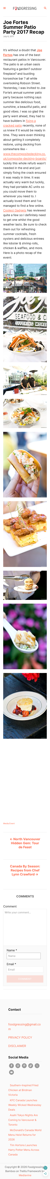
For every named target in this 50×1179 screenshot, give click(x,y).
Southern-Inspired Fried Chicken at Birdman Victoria (23, 1090)
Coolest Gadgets (14, 210)
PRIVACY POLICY (20, 1037)
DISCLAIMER (17, 1046)
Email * (11, 964)
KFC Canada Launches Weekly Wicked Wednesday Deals (24, 1105)
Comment (10, 906)
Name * (12, 950)
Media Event (9, 823)
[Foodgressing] (24, 8)
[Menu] (4, 8)
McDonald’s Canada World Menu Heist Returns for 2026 (24, 1135)
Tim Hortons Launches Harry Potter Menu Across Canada (23, 1150)
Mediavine (25, 1175)
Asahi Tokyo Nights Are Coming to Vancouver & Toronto (23, 1120)
